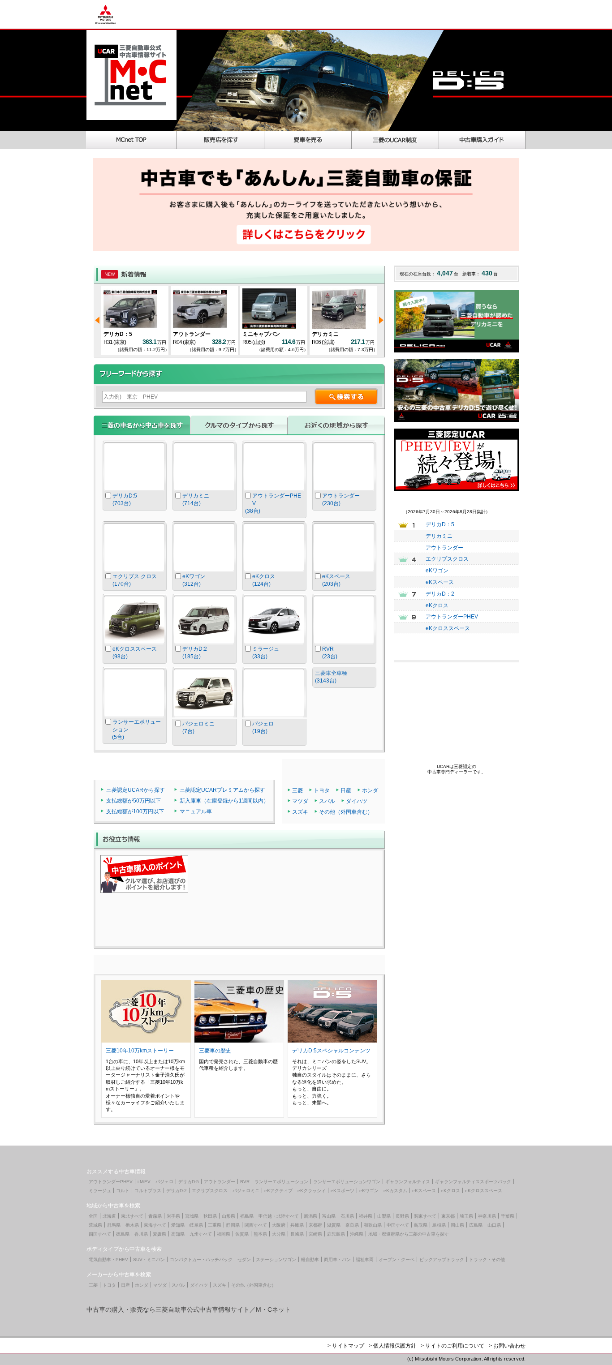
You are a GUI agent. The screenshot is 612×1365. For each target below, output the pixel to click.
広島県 (476, 1225)
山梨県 (384, 1216)
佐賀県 (242, 1234)
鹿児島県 (336, 1234)
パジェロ (164, 1181)
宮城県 (191, 1216)
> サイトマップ (346, 1346)
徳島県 (122, 1234)
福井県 (365, 1216)
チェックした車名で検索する (344, 709)
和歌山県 (373, 1225)
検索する (346, 396)
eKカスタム (395, 1190)
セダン (244, 1259)
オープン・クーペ (396, 1259)
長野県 (402, 1216)
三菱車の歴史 (215, 1050)
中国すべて (398, 1225)
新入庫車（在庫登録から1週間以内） (224, 801)
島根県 (439, 1225)
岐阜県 (196, 1225)
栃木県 (132, 1225)
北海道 (109, 1216)
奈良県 (352, 1225)
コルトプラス (147, 1190)
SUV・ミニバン (149, 1259)
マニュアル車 (196, 811)
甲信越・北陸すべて (279, 1216)
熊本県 (260, 1234)
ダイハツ (356, 801)
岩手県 (173, 1216)
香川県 (141, 1234)
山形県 (228, 1216)
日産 (345, 790)
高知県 (178, 1234)
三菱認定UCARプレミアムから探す (222, 790)
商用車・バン (337, 1259)
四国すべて (100, 1234)
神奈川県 (487, 1216)
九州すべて (201, 1234)
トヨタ (322, 790)
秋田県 (210, 1216)
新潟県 (310, 1216)
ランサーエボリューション (281, 1181)
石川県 (347, 1216)
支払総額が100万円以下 (135, 811)
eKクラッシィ (311, 1190)
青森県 (155, 1216)
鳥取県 (420, 1225)
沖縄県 (356, 1234)
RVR (245, 1181)
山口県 (494, 1225)
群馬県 (114, 1225)
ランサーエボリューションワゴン (346, 1181)
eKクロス (437, 605)
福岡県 (223, 1234)
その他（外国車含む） (346, 812)
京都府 (315, 1225)
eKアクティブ (278, 1190)
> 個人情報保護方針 (392, 1346)
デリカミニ (325, 334)
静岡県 (233, 1225)
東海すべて (155, 1225)
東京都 (448, 1216)
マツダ (300, 801)
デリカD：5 (117, 334)
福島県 (247, 1216)
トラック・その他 (487, 1259)
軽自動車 (310, 1259)
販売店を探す (220, 140)
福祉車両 (365, 1259)
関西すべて (256, 1225)
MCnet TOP (131, 140)
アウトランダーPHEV (452, 617)
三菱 (297, 790)
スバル (327, 801)
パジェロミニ (246, 1190)
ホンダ (370, 790)
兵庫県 (297, 1225)
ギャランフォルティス (407, 1181)
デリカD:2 (176, 1190)
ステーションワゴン (276, 1259)
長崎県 (297, 1234)
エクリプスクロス (447, 559)
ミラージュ (100, 1190)
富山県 (329, 1216)
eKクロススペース (448, 628)
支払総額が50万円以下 (133, 801)
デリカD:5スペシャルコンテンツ (331, 1050)
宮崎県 (315, 1234)
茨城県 (95, 1225)
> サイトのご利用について (452, 1346)
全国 (93, 1216)
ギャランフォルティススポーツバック (473, 1181)
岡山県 (457, 1225)
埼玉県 (466, 1216)
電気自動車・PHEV (108, 1259)
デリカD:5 (188, 1181)
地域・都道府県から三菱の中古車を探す (408, 1234)
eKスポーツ (342, 1190)
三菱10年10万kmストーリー (140, 1050)
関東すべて (425, 1216)
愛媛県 (159, 1234)
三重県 (214, 1225)
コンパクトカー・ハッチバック (201, 1259)
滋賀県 (333, 1225)
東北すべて (132, 1216)
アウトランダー (192, 334)
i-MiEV (144, 1181)
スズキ (300, 812)
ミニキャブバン (261, 334)
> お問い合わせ (507, 1346)
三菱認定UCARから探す (135, 790)
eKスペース (440, 582)
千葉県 (507, 1216)
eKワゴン (437, 570)
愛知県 (178, 1225)
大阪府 (278, 1225)
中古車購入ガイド (482, 140)
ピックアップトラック (441, 1259)
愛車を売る (308, 140)
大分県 (278, 1234)
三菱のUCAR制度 (395, 140)
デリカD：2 (440, 594)
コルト (122, 1190)
